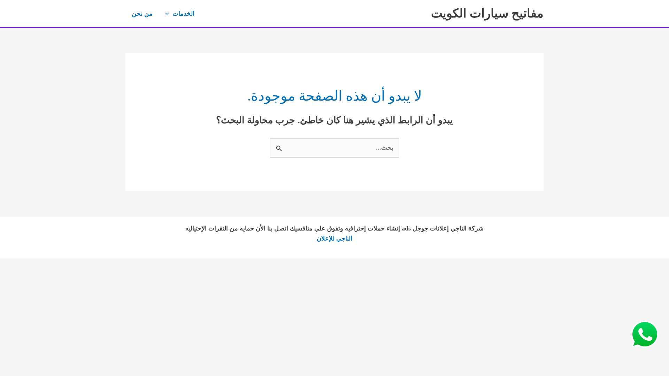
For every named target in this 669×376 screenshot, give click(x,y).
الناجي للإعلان (334, 238)
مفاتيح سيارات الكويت (487, 13)
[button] (168, 13)
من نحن (142, 13)
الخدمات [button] (183, 13)
